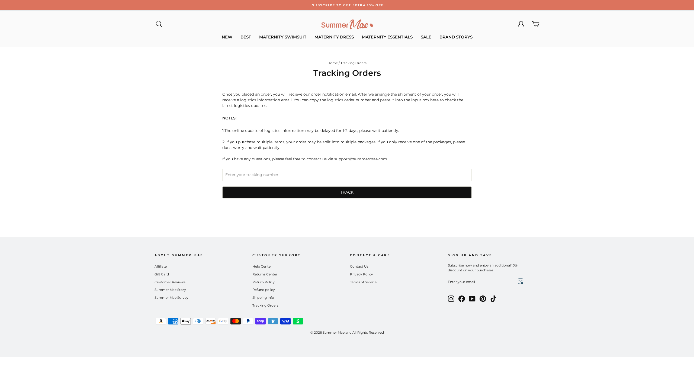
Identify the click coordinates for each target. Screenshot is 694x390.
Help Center (262, 266)
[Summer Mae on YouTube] (472, 298)
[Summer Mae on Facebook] (461, 298)
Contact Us (359, 266)
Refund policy (263, 290)
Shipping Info (263, 297)
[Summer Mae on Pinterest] (483, 298)
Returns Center (264, 274)
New (227, 37)
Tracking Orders (265, 305)
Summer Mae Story (170, 290)
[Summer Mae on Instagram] (451, 298)
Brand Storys (456, 37)
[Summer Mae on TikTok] (493, 298)
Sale (426, 37)
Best (245, 37)
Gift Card (162, 274)
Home (332, 63)
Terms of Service (363, 282)
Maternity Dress (334, 37)
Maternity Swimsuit (282, 37)
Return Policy (263, 282)
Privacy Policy (361, 274)
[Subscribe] (520, 282)
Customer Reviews (170, 282)
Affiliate (161, 266)
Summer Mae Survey (171, 297)
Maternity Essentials (387, 37)
